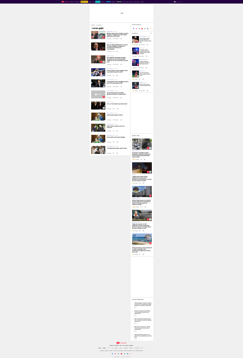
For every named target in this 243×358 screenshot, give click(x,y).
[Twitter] (139, 28)
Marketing (102, 350)
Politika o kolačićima (128, 350)
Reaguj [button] (110, 38)
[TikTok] (144, 28)
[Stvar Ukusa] (142, 348)
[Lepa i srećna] (120, 348)
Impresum (107, 350)
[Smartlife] (126, 348)
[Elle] (108, 348)
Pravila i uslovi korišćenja (118, 350)
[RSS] (150, 28)
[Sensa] (130, 348)
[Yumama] (136, 348)
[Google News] (147, 28)
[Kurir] (99, 348)
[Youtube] (142, 28)
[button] (115, 39)
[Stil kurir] (112, 348)
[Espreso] (104, 348)
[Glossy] (116, 348)
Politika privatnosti (139, 350)
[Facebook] (133, 28)
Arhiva (133, 350)
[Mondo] (65, 2)
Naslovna (93, 25)
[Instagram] (136, 28)
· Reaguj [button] (135, 44)
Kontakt (110, 350)
